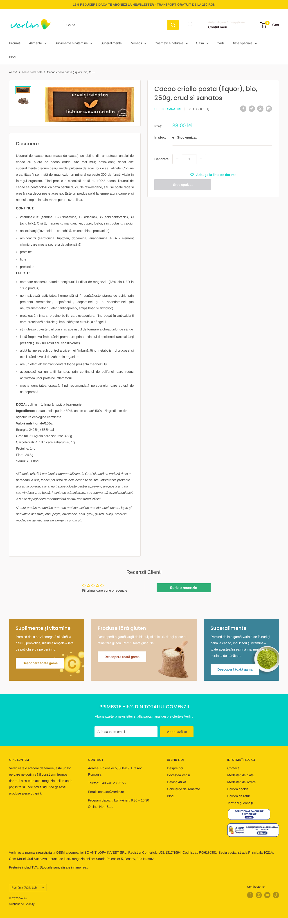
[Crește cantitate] (201, 159)
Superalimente (111, 43)
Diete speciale (242, 43)
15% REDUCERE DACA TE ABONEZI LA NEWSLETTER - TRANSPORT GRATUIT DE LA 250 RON (144, 4)
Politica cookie (237, 789)
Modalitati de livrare (241, 782)
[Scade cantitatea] (177, 159)
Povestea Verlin (178, 775)
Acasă (13, 72)
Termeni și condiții (240, 803)
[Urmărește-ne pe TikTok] (276, 895)
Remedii (136, 43)
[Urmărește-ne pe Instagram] (259, 895)
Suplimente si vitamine (71, 43)
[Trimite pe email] (269, 108)
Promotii (15, 43)
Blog (12, 57)
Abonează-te (177, 732)
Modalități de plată (240, 775)
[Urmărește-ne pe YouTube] (267, 895)
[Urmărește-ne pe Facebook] (250, 895)
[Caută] (173, 25)
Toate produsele (32, 72)
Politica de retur (238, 796)
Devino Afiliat (176, 782)
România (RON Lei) (24, 887)
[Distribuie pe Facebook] (243, 108)
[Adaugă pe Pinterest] (252, 108)
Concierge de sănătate (183, 789)
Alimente (35, 43)
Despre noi (175, 768)
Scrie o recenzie (183, 588)
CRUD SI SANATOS (167, 109)
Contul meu (217, 27)
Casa (200, 43)
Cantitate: (162, 159)
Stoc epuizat (183, 184)
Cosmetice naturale (169, 43)
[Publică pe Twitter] (260, 108)
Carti (220, 43)
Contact (233, 768)
